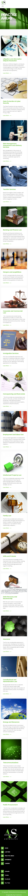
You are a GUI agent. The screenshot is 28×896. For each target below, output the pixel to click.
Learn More (7, 73)
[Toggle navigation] (2, 6)
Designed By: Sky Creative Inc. (14, 895)
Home (3, 22)
